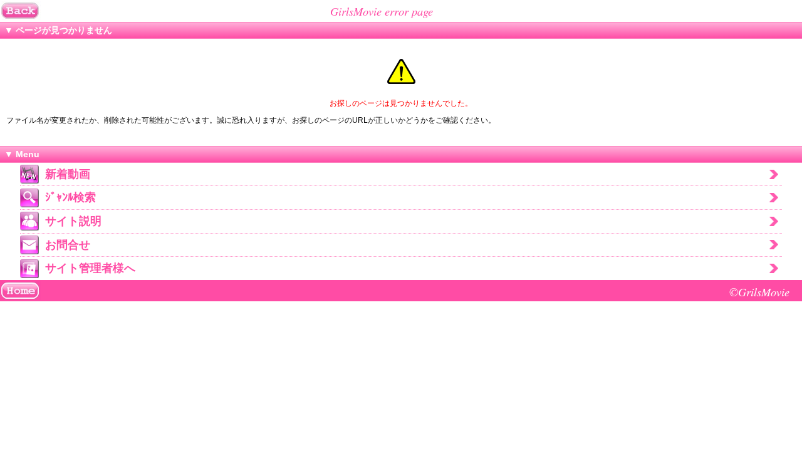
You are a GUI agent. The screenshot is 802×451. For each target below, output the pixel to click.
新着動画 (67, 174)
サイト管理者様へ (90, 268)
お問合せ (67, 245)
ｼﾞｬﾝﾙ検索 (70, 197)
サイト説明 (73, 221)
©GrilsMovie (759, 291)
